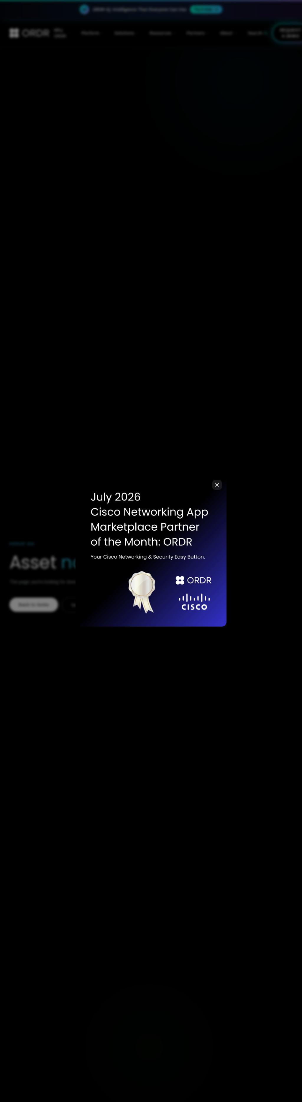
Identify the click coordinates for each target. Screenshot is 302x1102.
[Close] (217, 485)
